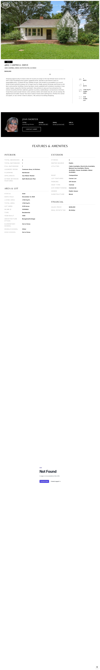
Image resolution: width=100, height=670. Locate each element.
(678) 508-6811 (43, 124)
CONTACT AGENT (31, 129)
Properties (24, 5)
